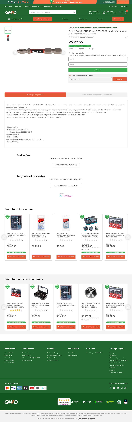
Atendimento (28, 349)
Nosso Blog (8, 355)
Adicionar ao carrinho (16, 257)
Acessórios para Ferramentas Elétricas (105, 27)
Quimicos (113, 367)
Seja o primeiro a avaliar (66, 165)
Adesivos (112, 370)
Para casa (100, 19)
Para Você (90, 349)
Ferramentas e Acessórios (118, 363)
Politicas (51, 349)
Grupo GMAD (8, 6)
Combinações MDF (47, 6)
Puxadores (65, 19)
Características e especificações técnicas (97, 95)
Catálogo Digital (117, 349)
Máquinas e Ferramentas (83, 27)
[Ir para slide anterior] (15, 52)
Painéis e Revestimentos (42, 19)
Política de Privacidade (54, 355)
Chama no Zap (113, 6)
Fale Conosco (124, 6)
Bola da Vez (58, 6)
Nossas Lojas (18, 6)
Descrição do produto (35, 95)
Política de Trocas (52, 360)
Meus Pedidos (72, 355)
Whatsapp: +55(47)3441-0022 (31, 358)
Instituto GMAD (9, 360)
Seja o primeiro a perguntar (66, 186)
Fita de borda (82, 19)
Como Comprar (27, 360)
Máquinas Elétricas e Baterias (118, 360)
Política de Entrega (53, 353)
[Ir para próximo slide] (63, 52)
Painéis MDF (113, 355)
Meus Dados (72, 353)
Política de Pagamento (54, 358)
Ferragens (113, 353)
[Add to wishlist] (126, 37)
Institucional (10, 349)
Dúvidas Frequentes (28, 353)
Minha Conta (73, 349)
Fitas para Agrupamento (117, 358)
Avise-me (97, 70)
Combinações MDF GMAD (94, 353)
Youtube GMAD (9, 363)
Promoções (118, 19)
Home (70, 27)
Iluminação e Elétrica (116, 372)
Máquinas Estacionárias (117, 365)
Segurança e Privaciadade (32, 6)
